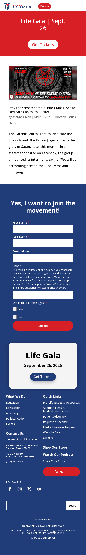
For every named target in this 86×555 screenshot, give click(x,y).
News (12, 123)
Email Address (23, 251)
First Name (21, 222)
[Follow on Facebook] (10, 489)
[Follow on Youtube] (39, 489)
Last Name (21, 237)
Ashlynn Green (21, 117)
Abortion (60, 117)
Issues (72, 117)
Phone (17, 266)
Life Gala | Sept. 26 (43, 24)
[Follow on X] (29, 489)
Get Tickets (43, 44)
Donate (44, 6)
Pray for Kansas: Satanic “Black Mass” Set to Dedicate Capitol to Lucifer (42, 110)
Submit (43, 325)
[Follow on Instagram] (20, 489)
